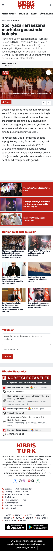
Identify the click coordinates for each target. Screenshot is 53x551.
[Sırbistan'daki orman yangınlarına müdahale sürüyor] (39, 268)
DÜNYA (19, 518)
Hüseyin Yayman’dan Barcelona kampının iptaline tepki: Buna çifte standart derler (12, 280)
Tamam (33, 548)
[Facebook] (15, 481)
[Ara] (50, 5)
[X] (20, 481)
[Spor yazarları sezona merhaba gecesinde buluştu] (26, 83)
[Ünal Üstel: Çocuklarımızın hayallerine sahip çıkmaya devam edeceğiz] (39, 294)
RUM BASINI (42, 518)
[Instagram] (24, 481)
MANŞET (23, 13)
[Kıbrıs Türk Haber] (26, 5)
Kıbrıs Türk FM (9, 13)
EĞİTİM (23, 521)
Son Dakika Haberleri (14, 505)
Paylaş (7, 102)
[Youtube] (29, 481)
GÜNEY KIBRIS (10, 521)
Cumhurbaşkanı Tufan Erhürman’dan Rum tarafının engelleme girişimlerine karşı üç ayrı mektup (12, 307)
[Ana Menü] (3, 5)
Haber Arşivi (10, 508)
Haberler (6, 21)
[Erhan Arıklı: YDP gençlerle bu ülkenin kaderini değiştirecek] (39, 242)
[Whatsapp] (38, 481)
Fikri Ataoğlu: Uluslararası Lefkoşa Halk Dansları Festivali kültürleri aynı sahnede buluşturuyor (13, 254)
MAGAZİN (19, 515)
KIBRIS (16, 21)
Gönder (7, 356)
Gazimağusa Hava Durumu (16, 491)
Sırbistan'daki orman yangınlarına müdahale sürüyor (37, 279)
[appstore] (16, 527)
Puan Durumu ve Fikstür (15, 500)
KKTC (34, 13)
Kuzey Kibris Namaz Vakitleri (17, 494)
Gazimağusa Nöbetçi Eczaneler (18, 489)
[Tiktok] (33, 481)
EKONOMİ (29, 518)
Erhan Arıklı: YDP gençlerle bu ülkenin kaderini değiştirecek (39, 253)
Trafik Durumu (11, 497)
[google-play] (38, 527)
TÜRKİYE (8, 518)
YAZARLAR (40, 515)
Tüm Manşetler (11, 503)
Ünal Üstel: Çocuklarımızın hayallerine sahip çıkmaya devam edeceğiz (39, 305)
